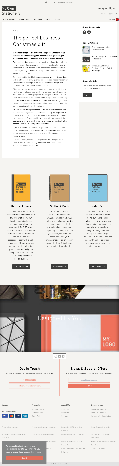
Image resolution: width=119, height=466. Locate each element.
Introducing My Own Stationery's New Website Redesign (102, 68)
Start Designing (21, 266)
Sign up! (87, 95)
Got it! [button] (24, 458)
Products (65, 413)
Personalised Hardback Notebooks (44, 427)
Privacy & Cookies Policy (101, 416)
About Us (65, 410)
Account (103, 14)
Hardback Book (8, 19)
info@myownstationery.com (30, 386)
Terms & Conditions (99, 413)
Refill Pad (38, 19)
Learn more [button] (36, 452)
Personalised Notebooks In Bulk (43, 434)
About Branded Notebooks (100, 427)
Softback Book (24, 19)
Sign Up (89, 385)
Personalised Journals (10, 427)
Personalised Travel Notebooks (72, 434)
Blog (48, 19)
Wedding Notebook (98, 449)
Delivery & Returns (99, 410)
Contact (57, 19)
